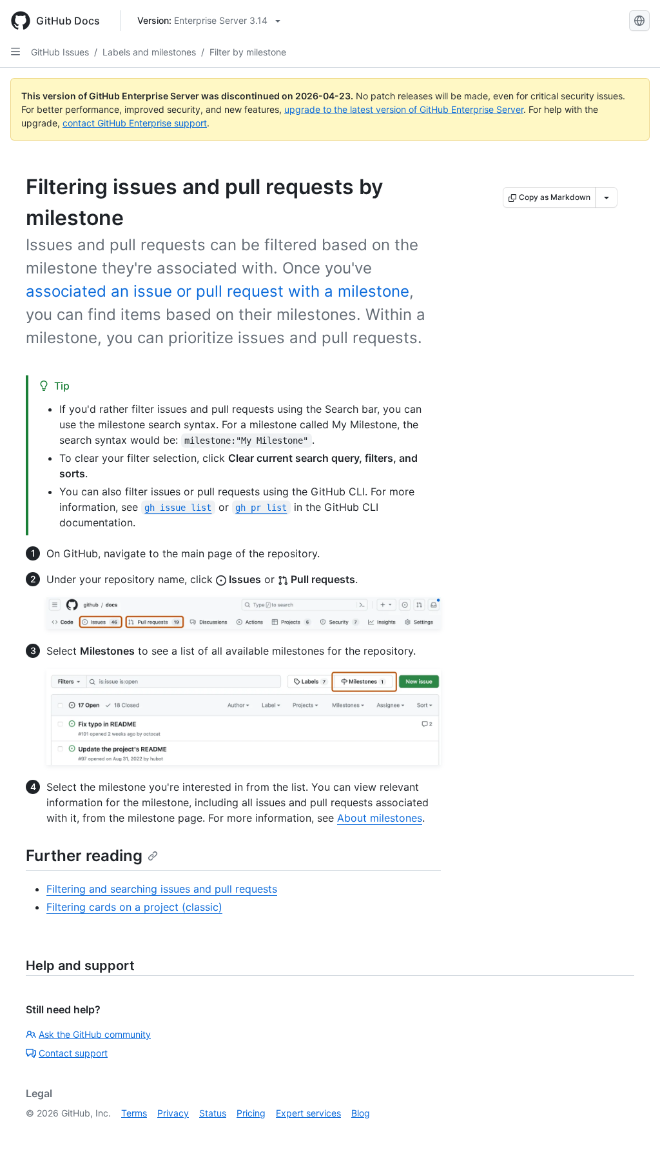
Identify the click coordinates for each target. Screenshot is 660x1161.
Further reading (84, 855)
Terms (134, 1112)
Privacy (173, 1112)
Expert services (308, 1112)
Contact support (73, 1052)
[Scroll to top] (632, 1133)
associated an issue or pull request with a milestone (217, 291)
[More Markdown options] (606, 197)
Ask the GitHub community (95, 1034)
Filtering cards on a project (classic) (134, 906)
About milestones (379, 817)
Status (212, 1112)
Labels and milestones (149, 51)
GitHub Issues (60, 51)
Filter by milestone (247, 51)
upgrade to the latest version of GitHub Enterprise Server (403, 109)
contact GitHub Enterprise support (135, 122)
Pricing (251, 1112)
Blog (360, 1112)
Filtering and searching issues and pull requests (161, 888)
